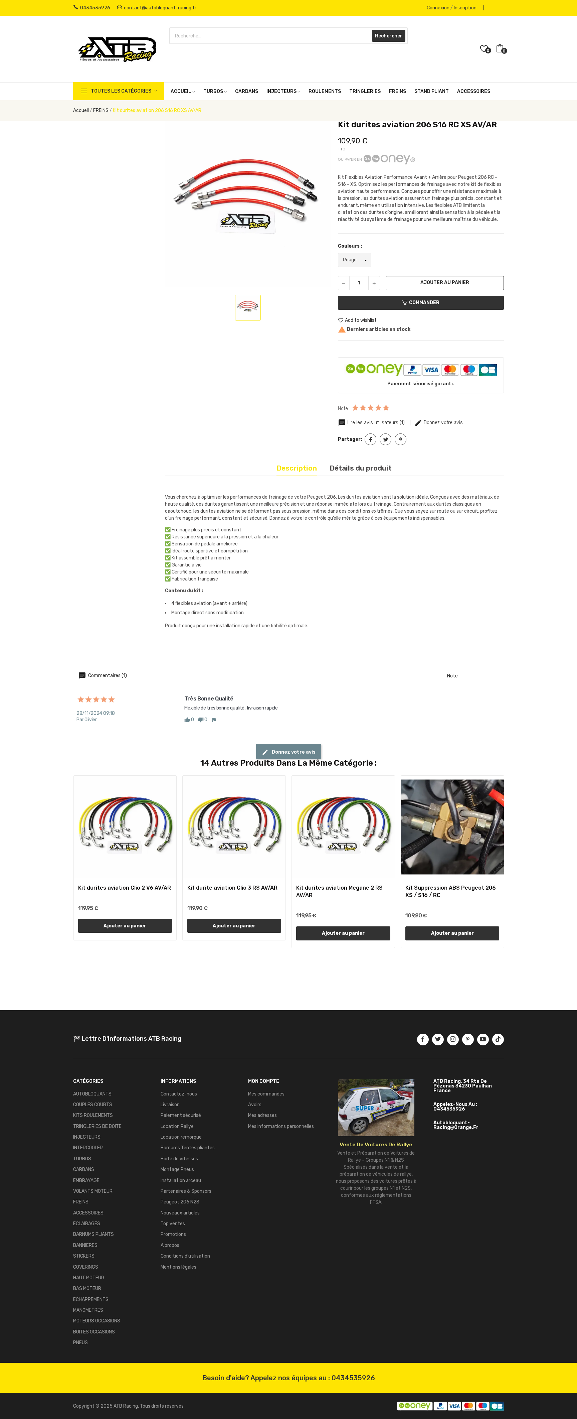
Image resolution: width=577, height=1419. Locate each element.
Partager (370, 439)
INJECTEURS (87, 1137)
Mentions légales (178, 1267)
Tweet (385, 439)
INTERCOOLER (88, 1148)
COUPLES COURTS (92, 1105)
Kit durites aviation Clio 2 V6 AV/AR (124, 888)
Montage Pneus (177, 1169)
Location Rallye (177, 1126)
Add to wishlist (361, 320)
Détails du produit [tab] (361, 468)
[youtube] (483, 1039)
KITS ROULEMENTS (93, 1115)
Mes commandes (266, 1094)
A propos (170, 1245)
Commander (424, 302)
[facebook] (423, 1039)
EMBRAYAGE (86, 1180)
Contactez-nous (179, 1094)
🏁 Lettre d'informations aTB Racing (127, 1038)
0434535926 (95, 8)
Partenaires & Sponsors (186, 1191)
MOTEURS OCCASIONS (96, 1321)
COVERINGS (85, 1267)
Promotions (173, 1234)
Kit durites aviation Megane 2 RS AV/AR (339, 891)
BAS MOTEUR (87, 1288)
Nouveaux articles (180, 1213)
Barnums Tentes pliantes (188, 1148)
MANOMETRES (88, 1310)
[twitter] (438, 1039)
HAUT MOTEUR (88, 1278)
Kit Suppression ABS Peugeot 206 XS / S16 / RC (450, 891)
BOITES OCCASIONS (94, 1332)
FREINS (80, 1202)
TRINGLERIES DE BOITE (97, 1126)
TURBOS (82, 1159)
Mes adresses (262, 1115)
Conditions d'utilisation (185, 1256)
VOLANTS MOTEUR (93, 1191)
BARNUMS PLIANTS (93, 1234)
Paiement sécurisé (181, 1115)
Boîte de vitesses (179, 1159)
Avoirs (254, 1105)
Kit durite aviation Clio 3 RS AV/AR (232, 888)
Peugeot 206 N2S (180, 1202)
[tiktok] (498, 1039)
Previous (62, 862)
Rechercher (388, 36)
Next (515, 862)
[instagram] (453, 1039)
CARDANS (83, 1169)
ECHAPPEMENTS (91, 1299)
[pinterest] (468, 1039)
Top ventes (173, 1224)
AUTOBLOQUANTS (92, 1094)
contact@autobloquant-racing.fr (160, 8)
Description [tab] (296, 468)
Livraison (170, 1105)
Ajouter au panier (444, 282)
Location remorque (181, 1137)
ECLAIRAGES (86, 1224)
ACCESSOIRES (88, 1213)
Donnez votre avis (442, 422)
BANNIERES (85, 1245)
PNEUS (80, 1342)
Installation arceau (181, 1180)
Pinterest (400, 439)
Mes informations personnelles (281, 1126)
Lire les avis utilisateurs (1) (376, 422)
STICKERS (83, 1256)
